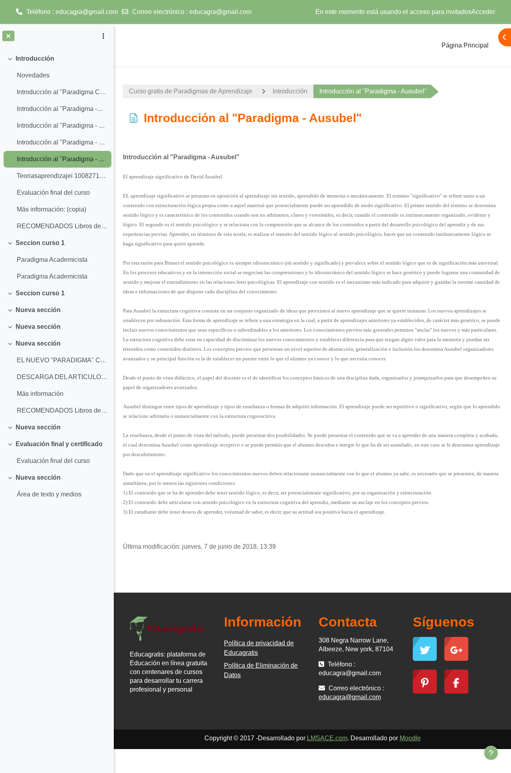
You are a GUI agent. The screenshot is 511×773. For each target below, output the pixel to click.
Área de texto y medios (49, 494)
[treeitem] (56, 142)
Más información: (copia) (51, 209)
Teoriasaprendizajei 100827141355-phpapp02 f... (62, 175)
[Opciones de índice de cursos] (103, 36)
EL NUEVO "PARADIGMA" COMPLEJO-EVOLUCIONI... (62, 360)
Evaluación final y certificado (59, 444)
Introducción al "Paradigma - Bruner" (62, 142)
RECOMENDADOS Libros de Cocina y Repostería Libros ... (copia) (62, 410)
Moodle (410, 738)
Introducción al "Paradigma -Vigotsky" (62, 108)
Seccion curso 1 (40, 242)
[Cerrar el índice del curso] (8, 36)
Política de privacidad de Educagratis (259, 648)
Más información (40, 393)
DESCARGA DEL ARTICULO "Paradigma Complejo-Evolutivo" (62, 377)
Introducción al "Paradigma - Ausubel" (62, 159)
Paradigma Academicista (52, 259)
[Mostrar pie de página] (491, 753)
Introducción (35, 58)
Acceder (483, 11)
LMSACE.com (327, 738)
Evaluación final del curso (53, 192)
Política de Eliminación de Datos (261, 670)
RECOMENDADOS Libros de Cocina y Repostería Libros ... (62, 226)
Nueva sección (38, 309)
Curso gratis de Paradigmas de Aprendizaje (190, 91)
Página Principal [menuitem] (465, 45)
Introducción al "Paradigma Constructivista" (62, 92)
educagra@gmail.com (220, 11)
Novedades (33, 75)
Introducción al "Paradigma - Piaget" (62, 125)
